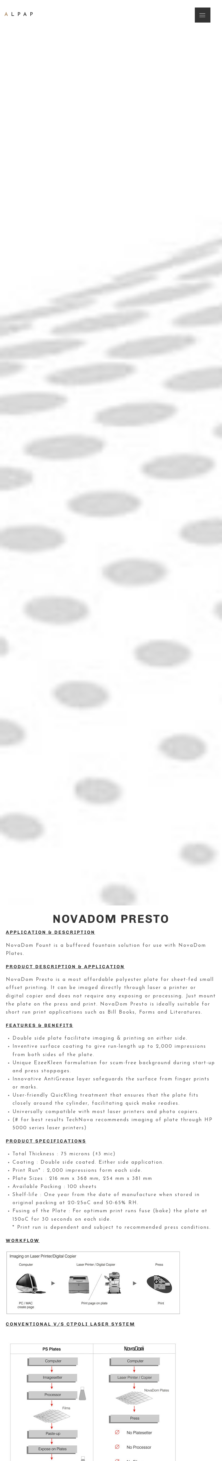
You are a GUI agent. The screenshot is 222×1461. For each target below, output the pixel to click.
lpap (20, 14)
